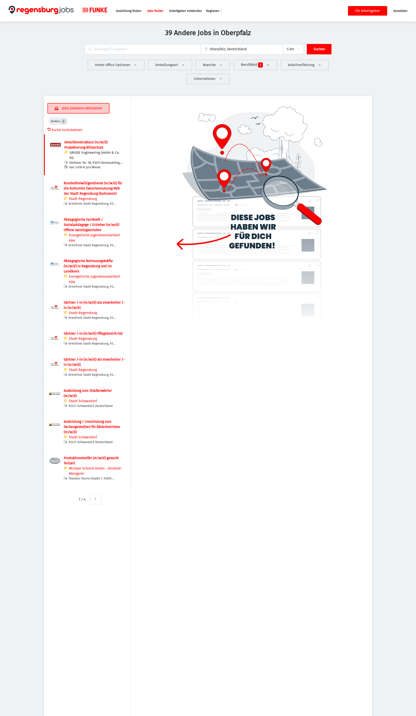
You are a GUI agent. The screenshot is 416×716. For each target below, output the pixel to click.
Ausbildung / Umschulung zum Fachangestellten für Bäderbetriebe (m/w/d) (92, 427)
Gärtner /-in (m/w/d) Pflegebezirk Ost (93, 333)
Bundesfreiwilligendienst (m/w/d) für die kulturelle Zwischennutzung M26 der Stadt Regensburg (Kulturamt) (93, 188)
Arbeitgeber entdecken (185, 11)
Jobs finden (155, 11)
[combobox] (142, 49)
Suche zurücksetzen (67, 130)
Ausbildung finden (128, 11)
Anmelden (400, 11)
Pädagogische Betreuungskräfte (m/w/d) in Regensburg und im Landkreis (88, 266)
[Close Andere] (63, 121)
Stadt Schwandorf (83, 401)
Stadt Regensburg (83, 199)
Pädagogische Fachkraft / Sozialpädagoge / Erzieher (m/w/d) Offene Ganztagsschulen (91, 224)
